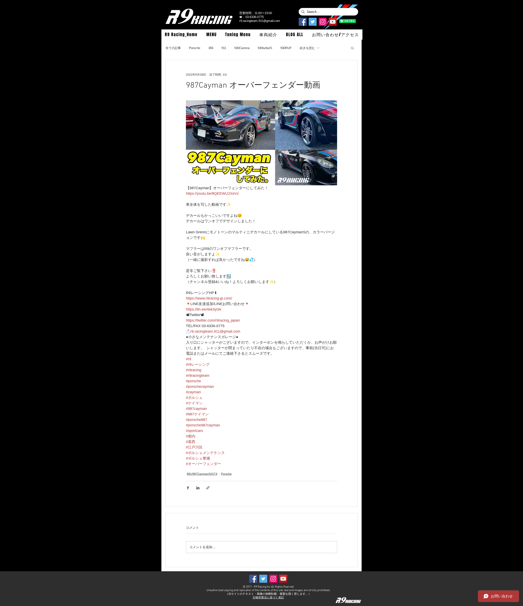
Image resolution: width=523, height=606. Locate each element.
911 (223, 48)
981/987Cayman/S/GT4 (202, 473)
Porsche (194, 48)
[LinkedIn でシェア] (198, 488)
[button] (211, 34)
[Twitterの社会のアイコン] (313, 22)
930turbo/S (265, 48)
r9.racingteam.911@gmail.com (259, 20)
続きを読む (307, 48)
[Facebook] (303, 22)
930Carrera (241, 48)
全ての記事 (173, 48)
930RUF (286, 48)
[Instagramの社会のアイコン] (323, 22)
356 (210, 48)
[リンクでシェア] (208, 488)
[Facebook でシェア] (188, 488)
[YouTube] (333, 22)
